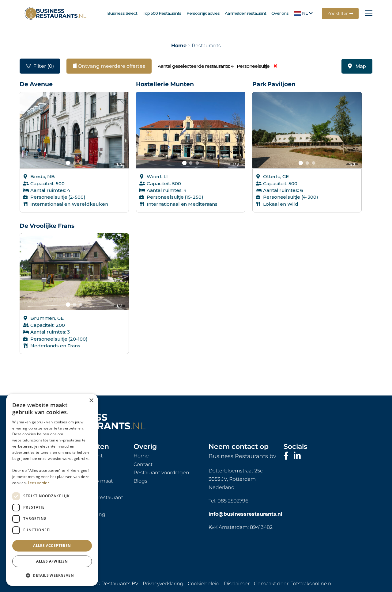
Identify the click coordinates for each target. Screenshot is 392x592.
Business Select (122, 13)
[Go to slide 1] (68, 163)
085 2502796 (232, 501)
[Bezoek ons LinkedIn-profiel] (297, 456)
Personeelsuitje (253, 66)
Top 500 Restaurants (161, 13)
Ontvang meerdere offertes (111, 66)
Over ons (279, 13)
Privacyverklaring (163, 583)
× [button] (91, 400)
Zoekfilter (337, 13)
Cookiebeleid (204, 583)
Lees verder (38, 482)
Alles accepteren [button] (52, 545)
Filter (43, 66)
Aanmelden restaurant (245, 13)
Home (179, 45)
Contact (143, 464)
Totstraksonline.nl (312, 583)
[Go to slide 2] (74, 163)
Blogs (140, 481)
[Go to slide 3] (80, 163)
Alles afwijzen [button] (52, 561)
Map (360, 66)
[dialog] (52, 490)
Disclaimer (237, 583)
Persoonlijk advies (203, 13)
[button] (52, 575)
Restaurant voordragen (161, 473)
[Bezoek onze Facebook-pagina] (287, 456)
